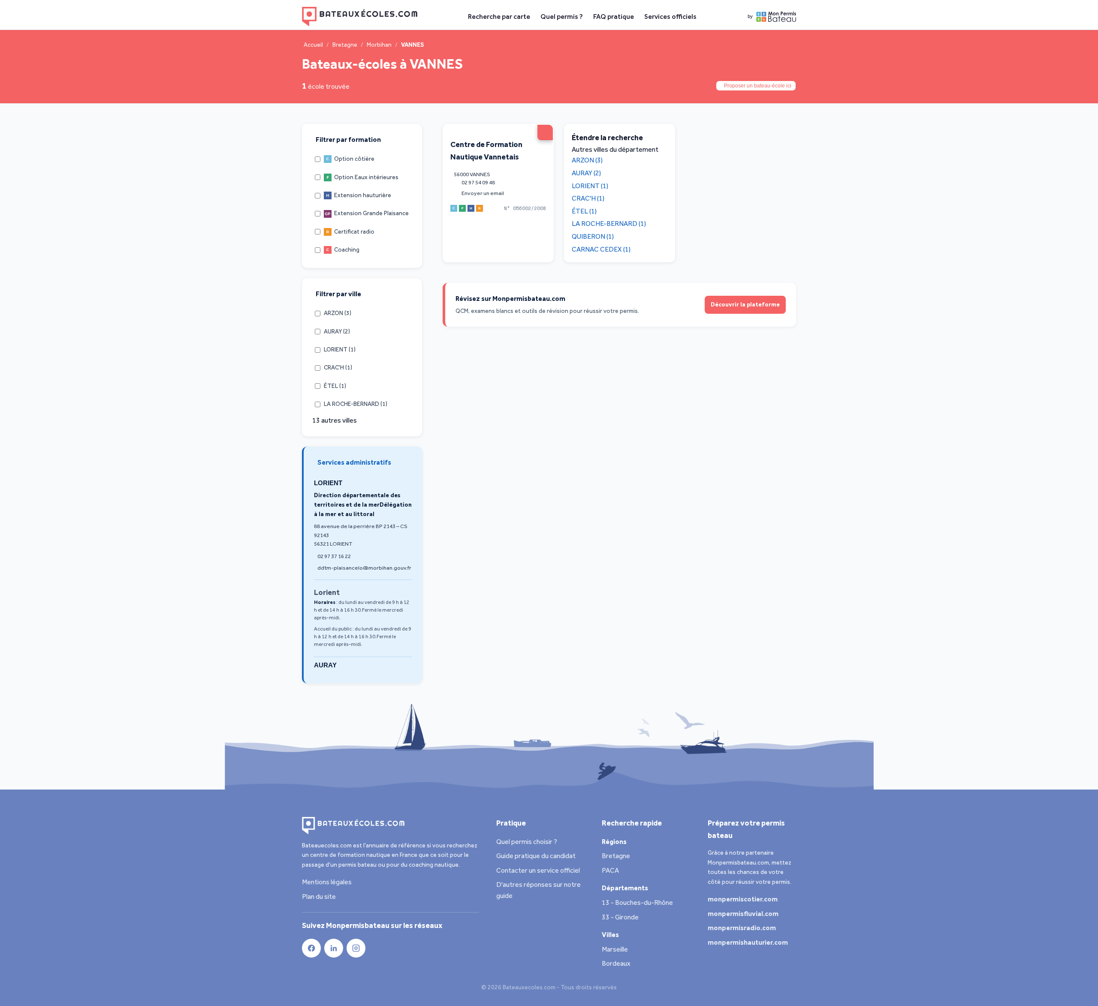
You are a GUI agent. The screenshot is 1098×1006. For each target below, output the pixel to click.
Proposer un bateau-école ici (757, 86)
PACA (610, 870)
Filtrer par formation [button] (348, 139)
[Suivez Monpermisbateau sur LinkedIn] (333, 948)
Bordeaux (616, 963)
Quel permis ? (561, 16)
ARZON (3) (587, 160)
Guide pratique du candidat (536, 856)
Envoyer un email (483, 192)
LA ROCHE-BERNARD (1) (609, 223)
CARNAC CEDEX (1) (601, 249)
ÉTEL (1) (584, 211)
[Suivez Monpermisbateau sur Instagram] (356, 948)
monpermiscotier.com (743, 899)
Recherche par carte (499, 16)
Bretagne (344, 44)
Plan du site (319, 896)
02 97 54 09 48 (478, 182)
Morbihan (379, 44)
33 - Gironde (620, 917)
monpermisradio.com (742, 928)
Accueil (313, 44)
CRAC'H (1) (588, 198)
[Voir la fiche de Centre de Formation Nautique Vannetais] (545, 132)
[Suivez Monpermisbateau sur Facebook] (311, 948)
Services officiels (670, 16)
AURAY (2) (586, 173)
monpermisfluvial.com (744, 914)
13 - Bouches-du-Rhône (637, 902)
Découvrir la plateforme (745, 304)
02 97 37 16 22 (334, 556)
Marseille (615, 949)
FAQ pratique (613, 16)
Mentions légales (327, 882)
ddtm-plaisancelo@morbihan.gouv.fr (364, 568)
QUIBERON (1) (593, 236)
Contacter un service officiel (538, 870)
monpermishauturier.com (748, 942)
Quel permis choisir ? (526, 842)
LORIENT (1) (590, 185)
